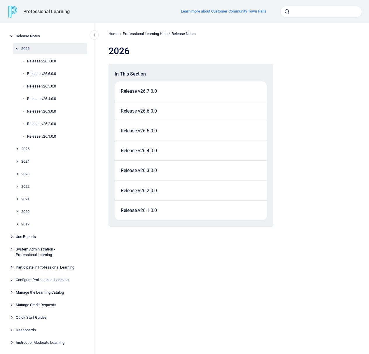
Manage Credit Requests (36, 305)
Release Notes (28, 36)
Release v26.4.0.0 (41, 99)
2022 (25, 186)
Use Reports (26, 236)
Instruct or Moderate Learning (40, 342)
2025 (25, 149)
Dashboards (26, 330)
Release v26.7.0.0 (41, 61)
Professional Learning (46, 11)
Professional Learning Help (145, 33)
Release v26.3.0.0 (41, 111)
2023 (25, 174)
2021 (25, 199)
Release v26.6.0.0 (41, 73)
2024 (25, 161)
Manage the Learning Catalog (40, 292)
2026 (25, 48)
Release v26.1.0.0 (41, 136)
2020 (25, 211)
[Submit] (287, 11)
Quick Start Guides (31, 317)
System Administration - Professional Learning (35, 252)
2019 (25, 224)
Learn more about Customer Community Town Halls (223, 11)
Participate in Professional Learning (45, 267)
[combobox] (321, 11)
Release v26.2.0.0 (41, 124)
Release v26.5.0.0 (41, 86)
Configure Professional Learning (42, 280)
